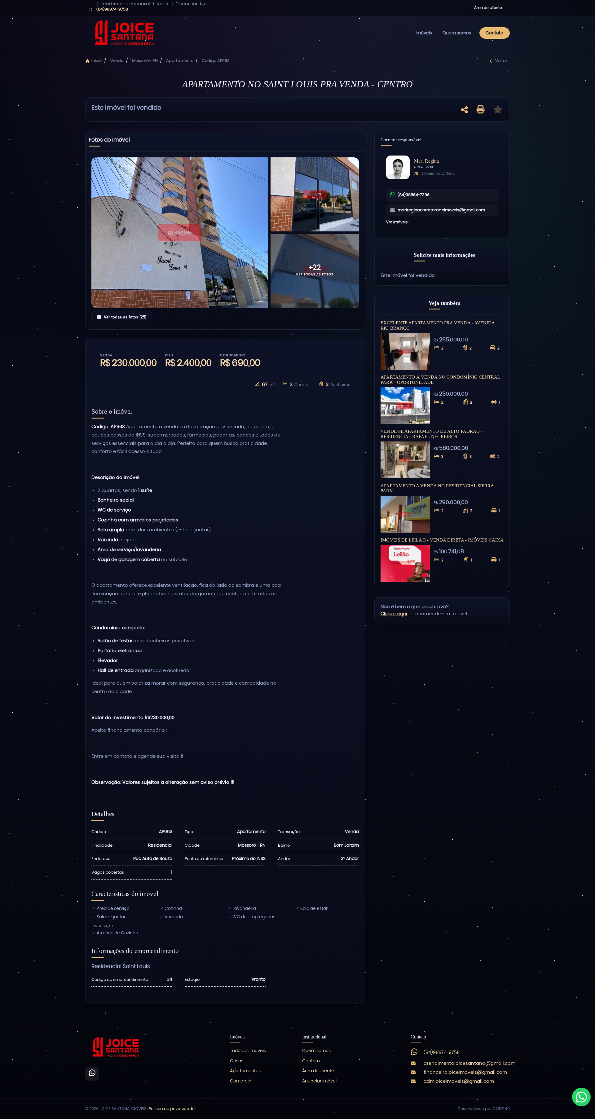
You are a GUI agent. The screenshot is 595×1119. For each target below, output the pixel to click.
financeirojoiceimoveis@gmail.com (465, 1072)
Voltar (501, 61)
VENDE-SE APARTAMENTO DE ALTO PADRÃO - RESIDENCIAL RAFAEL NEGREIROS (432, 433)
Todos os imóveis (248, 1051)
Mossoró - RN (145, 61)
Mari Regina (426, 161)
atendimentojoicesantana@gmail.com (469, 1063)
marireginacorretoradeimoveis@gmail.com (441, 210)
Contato (494, 33)
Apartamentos (245, 1071)
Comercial (241, 1081)
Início (96, 61)
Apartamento (179, 61)
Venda (117, 61)
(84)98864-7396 (414, 195)
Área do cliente (488, 8)
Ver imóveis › (397, 222)
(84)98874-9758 (442, 1052)
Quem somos (457, 33)
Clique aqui (394, 614)
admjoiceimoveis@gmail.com (459, 1081)
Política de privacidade (172, 1109)
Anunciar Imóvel (319, 1081)
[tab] (109, 141)
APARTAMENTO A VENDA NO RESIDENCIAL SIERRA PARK (437, 488)
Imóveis (424, 33)
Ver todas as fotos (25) (125, 317)
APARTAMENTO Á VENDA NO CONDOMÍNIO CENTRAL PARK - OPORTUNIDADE (440, 379)
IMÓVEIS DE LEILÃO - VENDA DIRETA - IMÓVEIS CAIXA (442, 539)
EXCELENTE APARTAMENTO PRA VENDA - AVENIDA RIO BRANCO (438, 325)
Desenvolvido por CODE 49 (484, 1109)
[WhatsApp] (92, 1074)
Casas (236, 1061)
